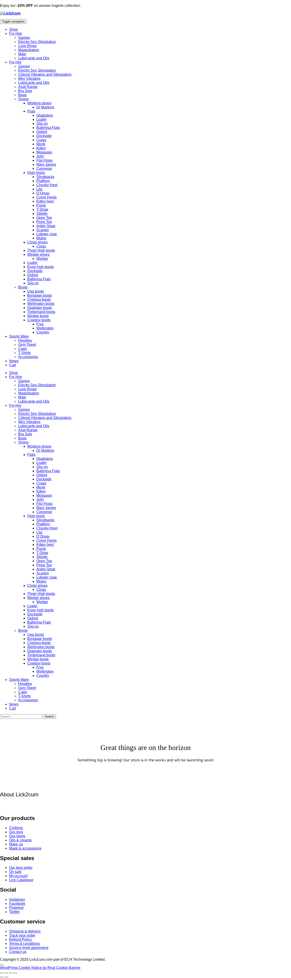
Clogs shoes (37, 242)
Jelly (40, 156)
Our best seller (21, 868)
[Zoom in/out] (2, 973)
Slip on (42, 123)
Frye (40, 324)
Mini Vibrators (29, 78)
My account (18, 876)
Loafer (41, 119)
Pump (41, 205)
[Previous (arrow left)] (2, 977)
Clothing (16, 828)
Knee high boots (40, 267)
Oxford (41, 132)
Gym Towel (27, 344)
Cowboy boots (38, 320)
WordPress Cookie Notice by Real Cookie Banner (40, 968)
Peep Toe (44, 222)
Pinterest (16, 908)
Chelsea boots (39, 299)
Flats (31, 111)
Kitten (41, 148)
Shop (13, 29)
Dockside (44, 136)
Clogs (41, 246)
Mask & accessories (25, 848)
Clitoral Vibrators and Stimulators (44, 74)
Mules (41, 238)
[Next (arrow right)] (6, 977)
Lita (39, 189)
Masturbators (28, 50)
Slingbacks (45, 177)
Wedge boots (38, 316)
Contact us (17, 952)
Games (24, 38)
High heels (36, 173)
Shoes (23, 99)
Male (22, 54)
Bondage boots (39, 295)
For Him (15, 33)
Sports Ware (19, 336)
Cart (12, 365)
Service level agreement (28, 948)
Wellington (45, 328)
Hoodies (25, 340)
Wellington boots (40, 304)
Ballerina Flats (48, 128)
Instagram (17, 899)
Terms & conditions (24, 943)
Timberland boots (41, 312)
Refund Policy (20, 939)
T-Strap (42, 209)
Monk (40, 144)
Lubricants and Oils (33, 58)
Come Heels (46, 197)
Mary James (46, 164)
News (13, 361)
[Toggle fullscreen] (6, 973)
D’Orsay (43, 193)
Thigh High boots (41, 250)
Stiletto (42, 214)
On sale (15, 872)
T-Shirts (24, 353)
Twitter (14, 912)
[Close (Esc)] (15, 973)
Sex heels (17, 836)
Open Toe (44, 218)
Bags (22, 95)
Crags (41, 140)
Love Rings (27, 46)
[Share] (11, 973)
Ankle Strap (45, 226)
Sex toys (16, 832)
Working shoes (39, 103)
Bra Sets (25, 91)
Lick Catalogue (21, 880)
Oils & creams (20, 840)
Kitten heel (45, 201)
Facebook (17, 903)
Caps (22, 349)
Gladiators (44, 115)
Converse (44, 169)
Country (42, 332)
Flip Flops (44, 160)
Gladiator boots (39, 308)
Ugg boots (35, 291)
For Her (15, 62)
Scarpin (42, 230)
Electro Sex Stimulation (37, 42)
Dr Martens (45, 107)
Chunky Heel (47, 185)
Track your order (22, 935)
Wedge (42, 259)
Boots (23, 287)
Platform (43, 181)
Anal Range (28, 87)
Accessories (28, 357)
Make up (16, 844)
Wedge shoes (38, 254)
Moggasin (44, 152)
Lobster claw (46, 234)
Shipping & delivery (25, 931)
